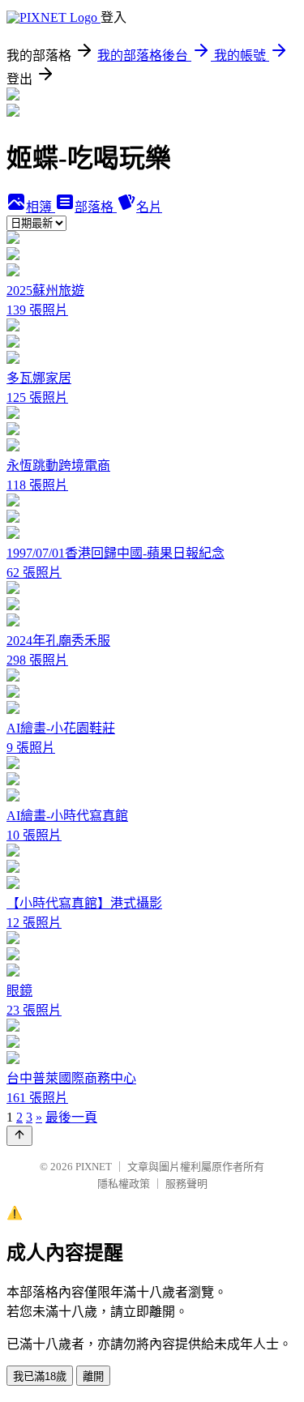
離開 (93, 1376)
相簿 (40, 207)
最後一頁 (71, 1117)
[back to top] (19, 1136)
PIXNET (93, 1166)
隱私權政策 (123, 1184)
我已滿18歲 (39, 1376)
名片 (149, 207)
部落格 (96, 207)
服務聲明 (186, 1184)
